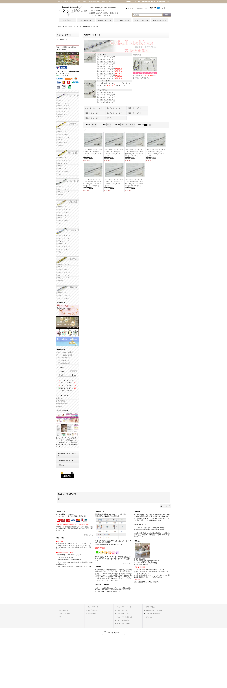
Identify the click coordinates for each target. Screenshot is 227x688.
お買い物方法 (60, 401)
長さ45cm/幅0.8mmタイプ (106, 92)
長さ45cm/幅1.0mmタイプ (106, 95)
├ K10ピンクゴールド (62, 105)
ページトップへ (167, 506)
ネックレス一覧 (86, 20)
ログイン (61, 617)
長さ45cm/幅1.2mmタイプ (106, 97)
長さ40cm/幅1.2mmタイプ (106, 61)
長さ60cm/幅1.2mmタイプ (106, 73)
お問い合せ (59, 398)
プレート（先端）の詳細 (64, 355)
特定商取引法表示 (62, 403)
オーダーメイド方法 (62, 360)
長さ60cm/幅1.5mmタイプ (106, 76)
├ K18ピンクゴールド (62, 114)
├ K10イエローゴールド (63, 100)
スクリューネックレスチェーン (67, 123)
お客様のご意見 (150, 607)
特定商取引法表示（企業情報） (67, 454)
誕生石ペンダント (104, 20)
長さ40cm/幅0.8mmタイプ (106, 57)
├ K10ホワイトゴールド (63, 103)
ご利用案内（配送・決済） (67, 460)
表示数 (88, 125)
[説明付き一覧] (152, 125)
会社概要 (59, 406)
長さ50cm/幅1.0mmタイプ (106, 64)
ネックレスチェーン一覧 (124, 607)
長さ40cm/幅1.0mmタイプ (106, 59)
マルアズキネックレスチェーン (67, 230)
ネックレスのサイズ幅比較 (64, 352)
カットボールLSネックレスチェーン (67, 181)
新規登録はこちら (64, 610)
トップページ (67, 20)
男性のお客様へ (92, 613)
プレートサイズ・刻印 (123, 623)
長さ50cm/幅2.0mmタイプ (106, 71)
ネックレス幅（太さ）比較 (124, 617)
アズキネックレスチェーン (67, 201)
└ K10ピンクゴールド (62, 298)
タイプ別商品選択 (93, 610)
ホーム (61, 607)
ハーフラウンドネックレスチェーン (67, 287)
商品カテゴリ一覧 (93, 607)
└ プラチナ (59, 116)
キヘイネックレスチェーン (67, 259)
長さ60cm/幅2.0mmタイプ (106, 78)
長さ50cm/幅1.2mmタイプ (106, 66)
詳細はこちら (88, 535)
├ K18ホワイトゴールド (63, 111)
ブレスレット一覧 (122, 20)
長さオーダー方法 (159, 20)
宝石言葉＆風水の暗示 (63, 363)
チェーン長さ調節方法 (63, 358)
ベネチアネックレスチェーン (67, 95)
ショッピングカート (64, 613)
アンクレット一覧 (141, 20)
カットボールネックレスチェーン (67, 152)
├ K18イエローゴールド (63, 108)
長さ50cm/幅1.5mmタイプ (106, 69)
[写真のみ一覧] (146, 125)
